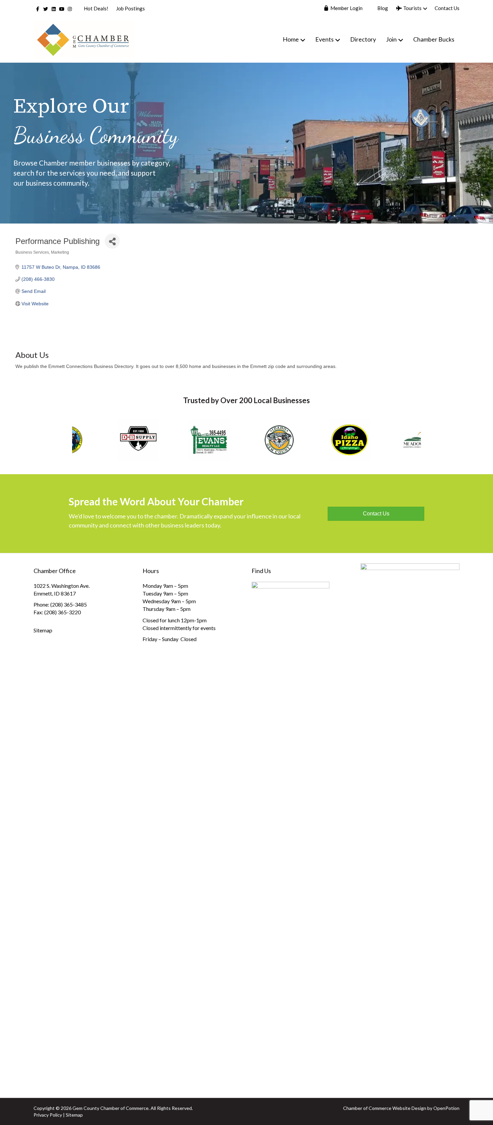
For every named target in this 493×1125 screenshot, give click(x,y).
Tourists (412, 8)
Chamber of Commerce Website (376, 1108)
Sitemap (43, 630)
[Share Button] (112, 241)
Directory (363, 39)
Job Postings (130, 8)
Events (324, 39)
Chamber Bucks (433, 39)
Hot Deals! (96, 8)
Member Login (346, 8)
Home (291, 39)
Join (391, 39)
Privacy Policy (48, 1115)
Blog (382, 8)
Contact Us (447, 8)
